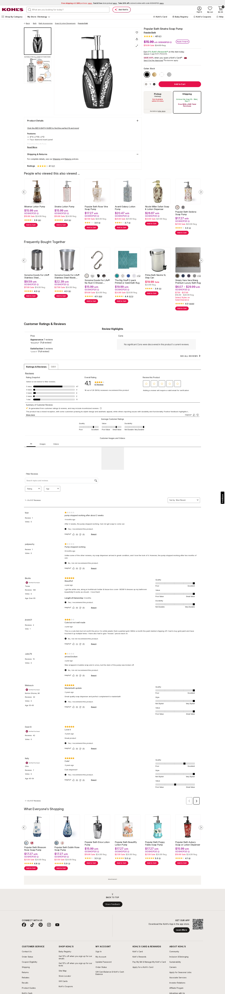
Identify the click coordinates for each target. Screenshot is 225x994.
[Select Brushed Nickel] (87, 276)
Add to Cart (31, 225)
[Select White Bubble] (134, 276)
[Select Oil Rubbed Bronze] (104, 276)
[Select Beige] (177, 207)
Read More (32, 147)
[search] (29, 9)
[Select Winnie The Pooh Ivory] (123, 276)
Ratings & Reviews (36, 366)
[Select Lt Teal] (117, 276)
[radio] (158, 102)
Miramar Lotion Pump (34, 206)
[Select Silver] (169, 74)
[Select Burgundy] (32, 843)
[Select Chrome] (92, 276)
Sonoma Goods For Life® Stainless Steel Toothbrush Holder (36, 276)
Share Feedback (112, 904)
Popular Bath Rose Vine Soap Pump (96, 207)
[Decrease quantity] (146, 84)
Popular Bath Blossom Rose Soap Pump (35, 848)
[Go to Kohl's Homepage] (12, 9)
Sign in (146, 54)
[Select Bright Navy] (128, 276)
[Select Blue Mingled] (183, 276)
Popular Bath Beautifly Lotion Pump (126, 843)
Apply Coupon (182, 42)
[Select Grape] (189, 276)
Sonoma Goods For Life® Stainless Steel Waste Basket (66, 276)
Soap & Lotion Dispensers (65, 23)
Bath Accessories (46, 23)
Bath (34, 23)
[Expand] (136, 45)
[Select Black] (147, 74)
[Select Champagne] (154, 74)
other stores (161, 111)
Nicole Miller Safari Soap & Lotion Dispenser (157, 207)
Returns (68, 159)
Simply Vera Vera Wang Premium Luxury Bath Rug (188, 281)
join (153, 54)
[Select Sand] (177, 276)
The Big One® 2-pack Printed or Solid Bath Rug (127, 281)
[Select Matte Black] (98, 276)
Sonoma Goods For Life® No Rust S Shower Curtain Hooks (97, 281)
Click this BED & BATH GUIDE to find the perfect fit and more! (53, 128)
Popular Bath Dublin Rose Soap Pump (67, 848)
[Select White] (162, 74)
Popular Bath (83, 23)
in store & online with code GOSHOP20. (141, 3)
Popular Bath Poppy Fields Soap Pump (155, 843)
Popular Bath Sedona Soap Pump (185, 213)
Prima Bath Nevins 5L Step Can (155, 276)
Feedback (222, 498)
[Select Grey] (183, 207)
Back (29, 23)
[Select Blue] (26, 843)
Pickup (157, 94)
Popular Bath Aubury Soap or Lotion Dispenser (187, 843)
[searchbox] (68, 9)
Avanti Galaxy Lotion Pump (125, 207)
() (39, 220)
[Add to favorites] (136, 32)
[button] (153, 36)
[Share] (136, 39)
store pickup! (105, 3)
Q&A (53, 366)
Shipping (187, 94)
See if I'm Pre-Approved (153, 60)
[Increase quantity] (154, 84)
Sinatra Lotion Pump (64, 206)
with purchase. (76, 3)
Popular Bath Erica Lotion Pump (97, 843)
